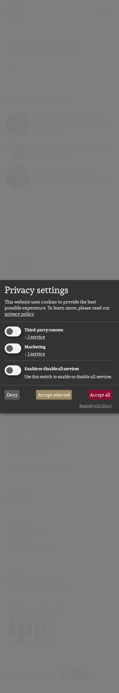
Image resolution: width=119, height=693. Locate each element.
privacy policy (19, 314)
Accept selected (54, 395)
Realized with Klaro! (95, 406)
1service (34, 337)
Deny (12, 395)
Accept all (100, 395)
